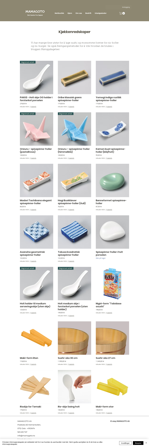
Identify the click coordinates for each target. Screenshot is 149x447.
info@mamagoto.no (26, 436)
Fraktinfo (33, 107)
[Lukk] (146, 443)
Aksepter (138, 443)
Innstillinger (125, 443)
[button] (122, 13)
